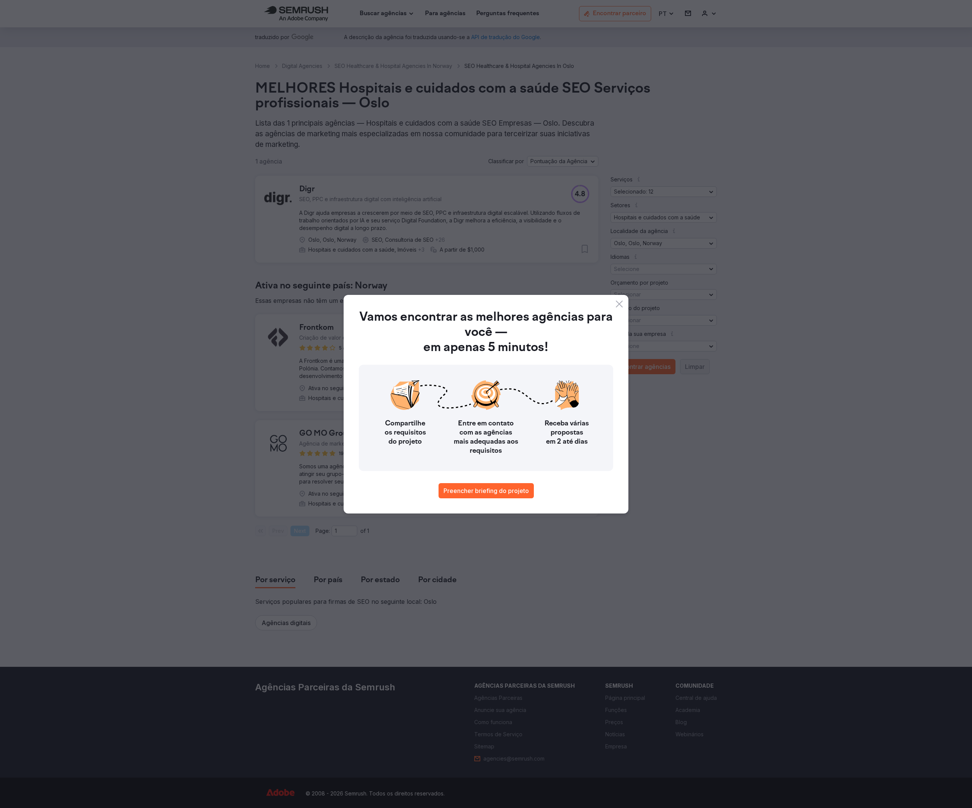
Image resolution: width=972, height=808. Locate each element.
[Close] (619, 304)
